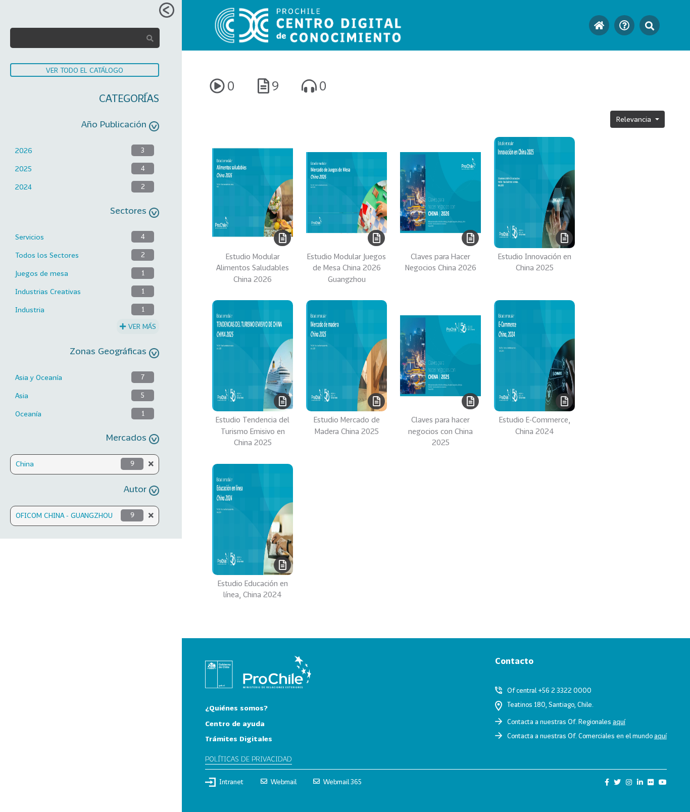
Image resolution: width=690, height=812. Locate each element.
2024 (23, 186)
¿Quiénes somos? (236, 707)
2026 (23, 150)
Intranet (231, 782)
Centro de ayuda (235, 723)
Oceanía (28, 413)
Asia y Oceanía (38, 377)
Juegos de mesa (41, 273)
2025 (23, 168)
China (25, 463)
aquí (619, 722)
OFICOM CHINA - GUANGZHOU (64, 515)
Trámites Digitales (238, 738)
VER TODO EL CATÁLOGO (84, 70)
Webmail (284, 782)
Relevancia (634, 119)
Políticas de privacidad (248, 758)
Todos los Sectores (47, 255)
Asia (21, 395)
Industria (29, 309)
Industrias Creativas (48, 291)
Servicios (29, 236)
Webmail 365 (342, 782)
